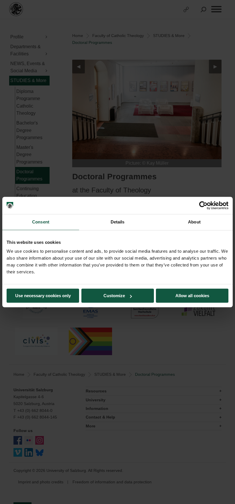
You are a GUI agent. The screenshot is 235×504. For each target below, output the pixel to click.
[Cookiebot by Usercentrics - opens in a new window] (203, 205)
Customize (114, 295)
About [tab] (194, 221)
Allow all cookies (192, 295)
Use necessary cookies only (43, 295)
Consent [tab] (40, 221)
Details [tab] (118, 221)
